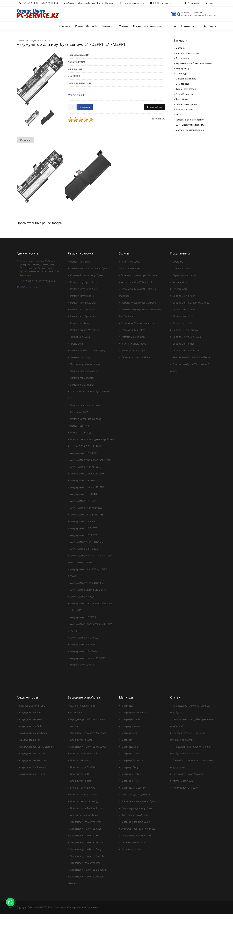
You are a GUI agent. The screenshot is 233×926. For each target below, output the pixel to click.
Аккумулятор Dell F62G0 (84, 548)
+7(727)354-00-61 (31, 3)
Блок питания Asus (81, 760)
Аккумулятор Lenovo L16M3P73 (88, 589)
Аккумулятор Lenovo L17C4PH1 (88, 473)
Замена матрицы (80, 357)
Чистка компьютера (133, 350)
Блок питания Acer (81, 739)
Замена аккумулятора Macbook (139, 275)
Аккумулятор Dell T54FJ (83, 494)
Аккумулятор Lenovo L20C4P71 (87, 658)
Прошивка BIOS (79, 412)
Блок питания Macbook (83, 753)
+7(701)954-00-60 (49, 3)
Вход (211, 3)
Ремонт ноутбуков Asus (83, 289)
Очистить (211, 15)
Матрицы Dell (129, 746)
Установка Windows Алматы (137, 323)
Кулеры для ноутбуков (134, 815)
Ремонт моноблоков (133, 336)
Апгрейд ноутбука (183, 780)
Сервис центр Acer (183, 295)
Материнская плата (186, 78)
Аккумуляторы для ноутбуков (138, 828)
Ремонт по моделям (186, 104)
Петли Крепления (185, 94)
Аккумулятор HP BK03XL (84, 535)
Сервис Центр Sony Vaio (186, 336)
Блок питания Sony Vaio (84, 794)
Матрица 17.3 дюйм (133, 787)
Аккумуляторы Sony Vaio (32, 767)
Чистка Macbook (130, 268)
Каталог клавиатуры (133, 842)
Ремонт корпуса (79, 425)
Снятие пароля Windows (135, 357)
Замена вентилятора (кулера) (87, 350)
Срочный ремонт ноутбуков (86, 275)
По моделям (77, 712)
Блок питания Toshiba (83, 767)
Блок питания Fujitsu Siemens (87, 808)
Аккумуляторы (183, 68)
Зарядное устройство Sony (85, 849)
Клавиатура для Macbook (136, 835)
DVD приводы (183, 83)
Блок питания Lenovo (82, 787)
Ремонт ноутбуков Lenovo (85, 316)
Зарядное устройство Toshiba (87, 856)
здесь (96, 907)
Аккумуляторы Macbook (32, 733)
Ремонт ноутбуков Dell (83, 302)
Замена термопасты (82, 377)
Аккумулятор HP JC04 (82, 596)
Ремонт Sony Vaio (80, 336)
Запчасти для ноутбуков (135, 794)
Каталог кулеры (130, 849)
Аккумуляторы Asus (30, 719)
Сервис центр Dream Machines (190, 302)
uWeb (70, 907)
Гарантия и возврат (184, 275)
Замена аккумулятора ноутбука (88, 268)
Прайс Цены (77, 343)
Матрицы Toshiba (131, 774)
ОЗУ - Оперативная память (190, 124)
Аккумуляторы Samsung (32, 760)
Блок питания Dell (81, 780)
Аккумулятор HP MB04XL (84, 651)
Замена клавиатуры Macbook (138, 302)
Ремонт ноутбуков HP (82, 295)
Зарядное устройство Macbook (88, 733)
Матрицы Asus (130, 726)
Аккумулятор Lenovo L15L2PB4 (87, 487)
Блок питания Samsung (84, 801)
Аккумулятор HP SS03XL (84, 453)
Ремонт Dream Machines (84, 330)
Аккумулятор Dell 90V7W (84, 480)
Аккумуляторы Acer (30, 712)
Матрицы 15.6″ (130, 780)
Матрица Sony (129, 767)
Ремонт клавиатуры (81, 432)
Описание (25, 139)
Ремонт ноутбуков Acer (83, 282)
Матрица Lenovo (131, 753)
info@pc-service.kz (162, 3)
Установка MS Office (133, 330)
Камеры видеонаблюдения (190, 119)
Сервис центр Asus (183, 309)
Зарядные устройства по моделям (194, 63)
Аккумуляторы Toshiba (32, 774)
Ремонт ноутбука (80, 261)
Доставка (177, 261)
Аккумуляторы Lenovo (31, 753)
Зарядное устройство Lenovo (87, 842)
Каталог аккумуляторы (32, 705)
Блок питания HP (80, 774)
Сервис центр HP (182, 316)
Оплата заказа (181, 268)
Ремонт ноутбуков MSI (83, 309)
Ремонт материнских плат (85, 418)
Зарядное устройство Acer (85, 821)
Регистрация (194, 3)
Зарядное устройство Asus (85, 828)
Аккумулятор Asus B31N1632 (87, 541)
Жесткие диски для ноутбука (138, 801)
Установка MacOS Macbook (136, 282)
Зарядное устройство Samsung (88, 869)
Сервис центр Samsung (186, 350)
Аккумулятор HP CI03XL (83, 617)
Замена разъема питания (85, 405)
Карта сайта (179, 282)
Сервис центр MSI (183, 343)
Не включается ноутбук (186, 787)
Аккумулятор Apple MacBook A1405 (90, 459)
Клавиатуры (182, 73)
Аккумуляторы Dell (29, 726)
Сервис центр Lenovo (185, 330)
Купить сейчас (154, 106)
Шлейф (179, 114)
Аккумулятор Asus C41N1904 (87, 583)
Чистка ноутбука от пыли (85, 364)
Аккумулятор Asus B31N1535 (87, 514)
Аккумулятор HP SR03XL (84, 644)
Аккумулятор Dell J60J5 (83, 500)
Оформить (199, 15)
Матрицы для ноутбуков (135, 821)
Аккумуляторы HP (29, 739)
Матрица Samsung (132, 760)
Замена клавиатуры (82, 384)
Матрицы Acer (130, 733)
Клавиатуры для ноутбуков (137, 808)
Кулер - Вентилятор (186, 88)
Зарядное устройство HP (84, 835)
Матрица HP (128, 739)
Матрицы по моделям (187, 53)
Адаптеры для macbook (84, 815)
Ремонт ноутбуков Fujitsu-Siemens (192, 357)
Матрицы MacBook (132, 719)
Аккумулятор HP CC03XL (84, 528)
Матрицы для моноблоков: (190, 129)
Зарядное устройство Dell (85, 862)
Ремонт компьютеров (133, 343)
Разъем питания (184, 109)
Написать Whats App (134, 3)
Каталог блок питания (83, 705)
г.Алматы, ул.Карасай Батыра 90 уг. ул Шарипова (90, 3)
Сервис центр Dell (183, 323)
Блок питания (183, 58)
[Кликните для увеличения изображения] (40, 79)
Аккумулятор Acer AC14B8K (86, 507)
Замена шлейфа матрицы (85, 371)
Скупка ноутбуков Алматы (187, 774)
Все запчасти (180, 289)
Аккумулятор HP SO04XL (84, 521)
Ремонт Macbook (80, 323)
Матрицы (181, 47)
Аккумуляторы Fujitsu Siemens (36, 746)
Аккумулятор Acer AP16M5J (85, 466)
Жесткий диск (183, 99)
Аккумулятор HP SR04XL (84, 637)
